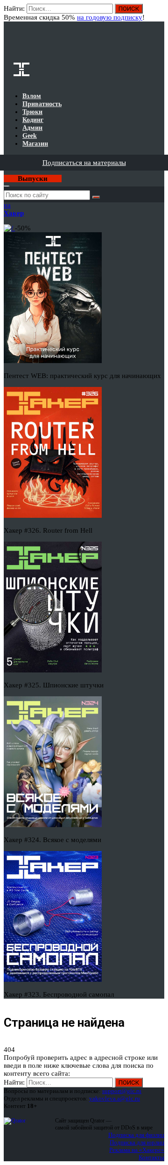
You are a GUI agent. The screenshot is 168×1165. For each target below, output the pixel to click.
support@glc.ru (121, 1090)
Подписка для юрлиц (137, 1142)
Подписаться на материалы (84, 162)
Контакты (151, 1157)
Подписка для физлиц (136, 1134)
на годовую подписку (109, 17)
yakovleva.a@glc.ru (114, 1098)
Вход (158, 13)
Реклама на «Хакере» (136, 1149)
